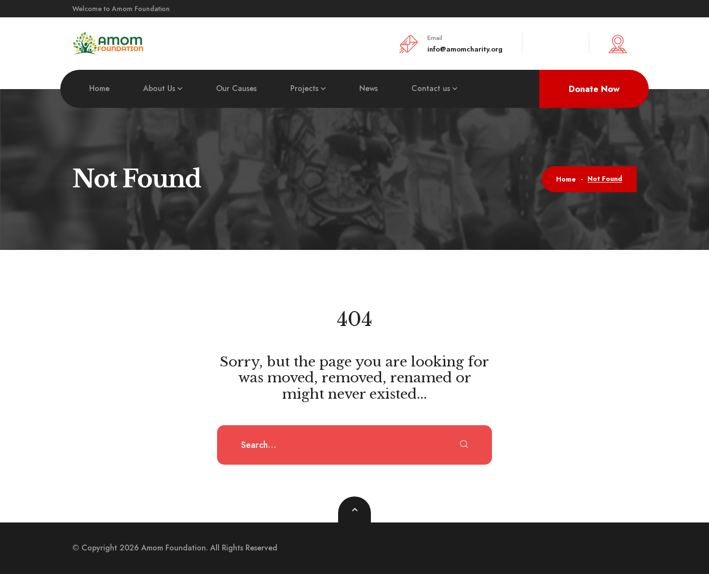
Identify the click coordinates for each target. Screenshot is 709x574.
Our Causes (236, 88)
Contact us (430, 88)
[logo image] (108, 43)
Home (99, 88)
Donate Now (594, 89)
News (368, 88)
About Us (159, 88)
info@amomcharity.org (465, 49)
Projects (304, 88)
